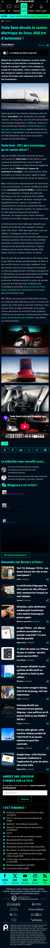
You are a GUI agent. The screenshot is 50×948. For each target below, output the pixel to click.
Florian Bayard (7, 44)
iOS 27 (9, 833)
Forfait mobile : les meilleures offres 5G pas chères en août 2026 (24, 854)
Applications (21, 642)
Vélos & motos (30, 16)
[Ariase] (36, 919)
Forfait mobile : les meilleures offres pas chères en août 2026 (26, 860)
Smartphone (21, 660)
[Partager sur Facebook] (12, 449)
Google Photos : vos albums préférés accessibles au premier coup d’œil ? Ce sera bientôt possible (31, 633)
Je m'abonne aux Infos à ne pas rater (23, 53)
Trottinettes (19, 16)
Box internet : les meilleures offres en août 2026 (26, 850)
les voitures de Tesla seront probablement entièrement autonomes (23, 288)
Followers (15, 881)
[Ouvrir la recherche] (47, 1)
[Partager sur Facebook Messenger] (29, 449)
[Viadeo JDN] (14, 919)
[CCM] (36, 904)
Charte (44, 891)
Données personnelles (33, 891)
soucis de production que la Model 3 (18, 317)
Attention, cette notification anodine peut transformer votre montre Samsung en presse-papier (31, 612)
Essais (11, 16)
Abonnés (25, 881)
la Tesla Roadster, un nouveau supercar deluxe (23, 127)
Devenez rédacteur (29, 889)
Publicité (6, 891)
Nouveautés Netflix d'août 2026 (20, 840)
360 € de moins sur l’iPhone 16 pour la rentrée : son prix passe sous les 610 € (32, 652)
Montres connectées (24, 621)
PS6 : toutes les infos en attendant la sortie (24, 836)
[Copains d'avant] (36, 914)
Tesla (5, 443)
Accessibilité (15, 893)
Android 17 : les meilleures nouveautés (22, 824)
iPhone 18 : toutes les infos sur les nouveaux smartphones (25, 828)
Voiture (8, 21)
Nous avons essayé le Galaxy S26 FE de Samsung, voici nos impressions (32, 691)
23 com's (41, 45)
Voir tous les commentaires (15, 555)
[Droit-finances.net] (14, 914)
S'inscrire (25, 799)
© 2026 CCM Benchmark (30, 893)
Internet (20, 600)
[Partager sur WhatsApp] (37, 449)
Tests (19, 579)
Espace (31, 11)
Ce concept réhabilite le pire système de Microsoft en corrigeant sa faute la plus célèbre (31, 671)
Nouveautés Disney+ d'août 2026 (20, 843)
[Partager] (47, 45)
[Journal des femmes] (14, 904)
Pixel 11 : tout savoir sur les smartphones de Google (24, 819)
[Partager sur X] (4, 449)
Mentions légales (17, 891)
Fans (5, 881)
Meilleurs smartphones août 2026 (20, 865)
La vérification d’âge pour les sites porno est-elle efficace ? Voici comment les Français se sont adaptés (32, 591)
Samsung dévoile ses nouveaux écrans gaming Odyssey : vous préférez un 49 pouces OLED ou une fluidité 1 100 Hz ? (32, 712)
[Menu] (2, 1)
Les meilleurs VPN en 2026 (18, 868)
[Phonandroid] (6, 927)
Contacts (41, 889)
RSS (45, 881)
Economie (20, 748)
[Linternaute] (36, 909)
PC (9, 11)
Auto (24, 11)
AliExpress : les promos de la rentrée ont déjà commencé (25, 813)
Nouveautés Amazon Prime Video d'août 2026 (25, 847)
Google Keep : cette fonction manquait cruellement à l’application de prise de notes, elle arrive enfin (32, 759)
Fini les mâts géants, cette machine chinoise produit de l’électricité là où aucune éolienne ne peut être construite (31, 737)
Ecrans (19, 723)
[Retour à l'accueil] (25, 1)
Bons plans (41, 11)
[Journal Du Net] (14, 909)
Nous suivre (45, 449)
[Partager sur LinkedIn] (21, 449)
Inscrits (35, 881)
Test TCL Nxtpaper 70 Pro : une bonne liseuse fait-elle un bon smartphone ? (32, 571)
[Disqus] (25, 520)
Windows (20, 681)
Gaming (16, 11)
